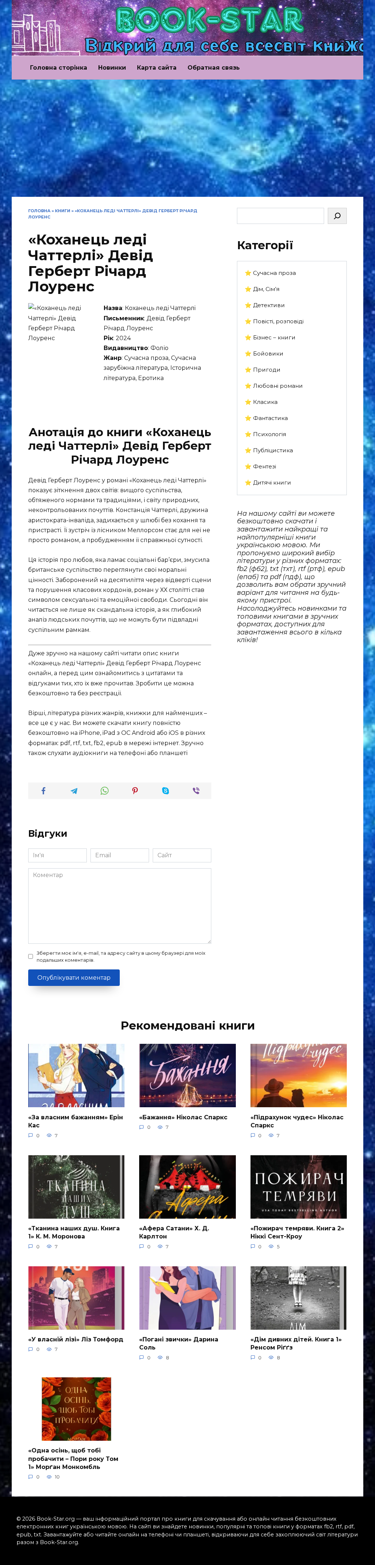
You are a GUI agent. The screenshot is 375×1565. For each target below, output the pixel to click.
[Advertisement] (187, 142)
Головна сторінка (58, 67)
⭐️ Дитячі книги (268, 482)
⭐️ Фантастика (266, 418)
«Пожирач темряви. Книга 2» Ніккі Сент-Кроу (297, 1232)
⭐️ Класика (261, 401)
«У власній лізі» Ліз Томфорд (75, 1339)
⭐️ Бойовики (264, 353)
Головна (39, 210)
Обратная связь (214, 67)
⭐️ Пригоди (263, 369)
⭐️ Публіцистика (269, 450)
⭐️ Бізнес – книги (270, 337)
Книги (62, 210)
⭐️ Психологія (265, 434)
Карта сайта (157, 67)
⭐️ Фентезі (260, 466)
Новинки (112, 67)
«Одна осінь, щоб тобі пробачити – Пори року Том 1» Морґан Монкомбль (73, 1458)
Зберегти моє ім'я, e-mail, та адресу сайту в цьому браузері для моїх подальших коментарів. (121, 956)
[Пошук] (337, 216)
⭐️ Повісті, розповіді (274, 321)
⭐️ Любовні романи (274, 385)
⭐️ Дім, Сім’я (262, 289)
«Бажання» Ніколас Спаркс (183, 1116)
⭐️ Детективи (265, 305)
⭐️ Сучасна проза (270, 272)
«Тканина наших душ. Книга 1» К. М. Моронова (74, 1232)
